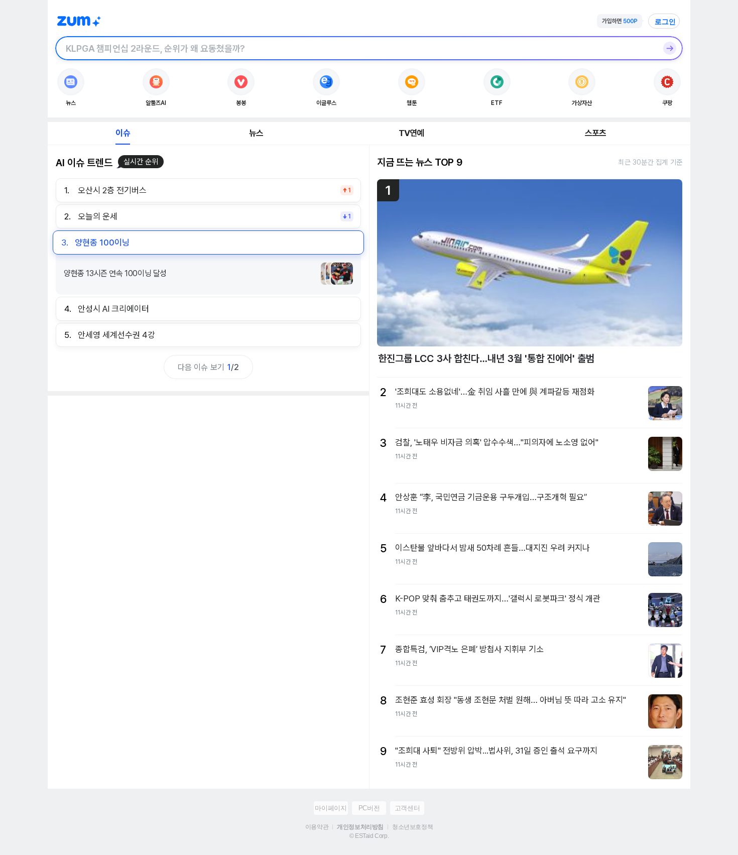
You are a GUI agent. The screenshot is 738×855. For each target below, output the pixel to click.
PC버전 (369, 808)
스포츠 (595, 133)
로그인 (665, 22)
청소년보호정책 (412, 826)
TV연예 (411, 133)
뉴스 (256, 133)
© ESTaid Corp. (369, 835)
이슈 (122, 133)
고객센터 (407, 808)
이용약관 (316, 826)
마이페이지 (330, 808)
